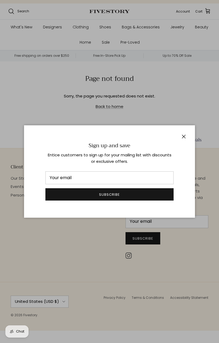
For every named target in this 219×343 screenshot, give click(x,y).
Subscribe (109, 194)
